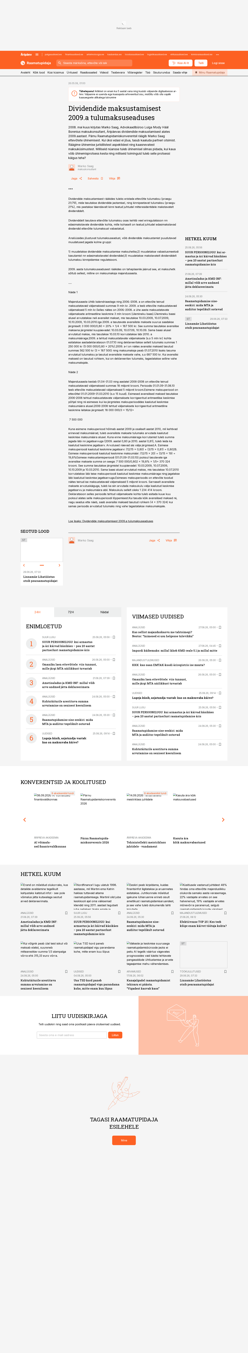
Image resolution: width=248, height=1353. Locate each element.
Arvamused (134, 971)
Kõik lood (39, 72)
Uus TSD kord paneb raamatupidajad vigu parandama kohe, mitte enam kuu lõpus (96, 984)
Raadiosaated (88, 72)
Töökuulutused (190, 971)
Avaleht (25, 72)
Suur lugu (49, 637)
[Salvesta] (114, 637)
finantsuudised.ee (74, 54)
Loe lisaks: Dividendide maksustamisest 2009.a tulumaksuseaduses (110, 521)
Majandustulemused (145, 660)
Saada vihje (180, 72)
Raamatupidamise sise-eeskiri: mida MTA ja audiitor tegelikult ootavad (204, 305)
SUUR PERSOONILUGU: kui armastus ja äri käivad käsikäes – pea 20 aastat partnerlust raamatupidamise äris (68, 646)
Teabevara (118, 72)
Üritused (72, 72)
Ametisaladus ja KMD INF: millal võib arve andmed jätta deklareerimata (203, 283)
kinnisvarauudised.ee (201, 54)
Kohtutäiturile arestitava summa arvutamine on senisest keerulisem (38, 984)
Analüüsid (48, 659)
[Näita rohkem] (217, 54)
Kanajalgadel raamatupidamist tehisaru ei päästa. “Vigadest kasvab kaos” (148, 984)
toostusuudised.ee (134, 54)
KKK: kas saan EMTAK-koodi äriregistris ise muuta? (168, 665)
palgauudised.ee (53, 54)
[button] (72, 1035)
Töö (147, 72)
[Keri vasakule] (24, 565)
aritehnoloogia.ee (95, 54)
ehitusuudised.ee (179, 54)
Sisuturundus (161, 72)
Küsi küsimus (55, 72)
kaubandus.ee (114, 54)
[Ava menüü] (37, 54)
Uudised (47, 733)
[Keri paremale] (59, 565)
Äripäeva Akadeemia (46, 837)
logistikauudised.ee (157, 54)
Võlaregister (135, 72)
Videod (104, 72)
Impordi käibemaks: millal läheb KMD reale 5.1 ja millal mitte (174, 650)
